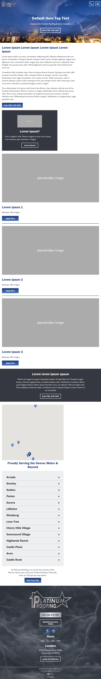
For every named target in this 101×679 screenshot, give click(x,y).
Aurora (10, 502)
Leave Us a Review (50, 659)
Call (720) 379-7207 (50, 30)
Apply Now (10, 218)
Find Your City (33, 580)
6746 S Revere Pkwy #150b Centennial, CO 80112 (50, 651)
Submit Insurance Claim (50, 623)
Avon (9, 553)
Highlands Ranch (17, 540)
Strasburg (12, 515)
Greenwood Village (18, 534)
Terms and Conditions (46, 671)
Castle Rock (14, 559)
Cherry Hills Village (18, 528)
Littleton (11, 509)
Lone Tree (12, 521)
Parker (10, 496)
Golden (10, 489)
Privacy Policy (56, 671)
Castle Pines (14, 547)
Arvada (10, 477)
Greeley (11, 483)
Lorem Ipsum (29, 145)
